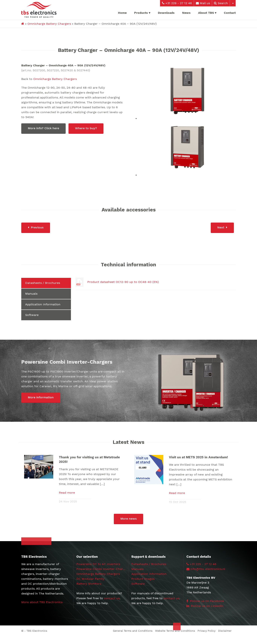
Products (141, 13)
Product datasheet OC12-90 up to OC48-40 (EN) (123, 282)
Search (222, 3)
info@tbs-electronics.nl (207, 569)
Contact (230, 13)
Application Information (42, 304)
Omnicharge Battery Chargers (49, 23)
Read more (67, 492)
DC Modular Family (90, 579)
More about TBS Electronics (41, 602)
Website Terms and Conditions (175, 630)
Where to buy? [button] (86, 128)
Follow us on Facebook (206, 601)
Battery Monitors (88, 583)
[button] (40, 398)
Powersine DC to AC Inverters (98, 564)
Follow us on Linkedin (206, 606)
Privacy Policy (206, 630)
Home (122, 13)
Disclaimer (225, 630)
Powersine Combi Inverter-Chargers (102, 569)
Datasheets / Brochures (42, 283)
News (186, 13)
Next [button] (220, 227)
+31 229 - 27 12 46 (178, 3)
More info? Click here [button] (43, 128)
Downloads (166, 13)
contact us (112, 598)
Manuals (31, 293)
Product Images (142, 579)
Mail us (204, 3)
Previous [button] (37, 227)
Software (32, 315)
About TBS (206, 13)
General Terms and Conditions (132, 630)
